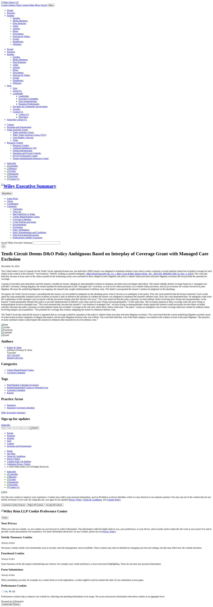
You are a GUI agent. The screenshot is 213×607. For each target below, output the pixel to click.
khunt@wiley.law (15, 358)
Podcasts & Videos (21, 36)
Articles (16, 28)
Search (44, 5)
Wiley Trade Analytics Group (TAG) (29, 135)
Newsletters (18, 34)
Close (4, 518)
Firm (9, 85)
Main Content (22, 5)
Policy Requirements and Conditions (29, 232)
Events (16, 39)
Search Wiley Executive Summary (16, 242)
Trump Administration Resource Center (31, 158)
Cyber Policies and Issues (24, 222)
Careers (10, 124)
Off (13, 591)
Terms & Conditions (16, 456)
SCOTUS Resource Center (25, 156)
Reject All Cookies (35, 505)
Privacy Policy (13, 459)
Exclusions (18, 227)
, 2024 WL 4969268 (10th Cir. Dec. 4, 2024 (139, 273)
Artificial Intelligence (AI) (25, 148)
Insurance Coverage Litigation (21, 408)
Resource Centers (15, 143)
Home (10, 451)
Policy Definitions (21, 230)
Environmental (19, 224)
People (10, 10)
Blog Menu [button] (6, 193)
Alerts (15, 26)
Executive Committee (28, 98)
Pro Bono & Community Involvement (30, 106)
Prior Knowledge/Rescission (26, 235)
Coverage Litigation (22, 219)
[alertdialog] (106, 557)
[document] (106, 557)
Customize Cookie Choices (13, 505)
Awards (16, 109)
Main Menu (34, 5)
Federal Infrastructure (22, 150)
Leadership (18, 93)
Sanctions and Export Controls (27, 153)
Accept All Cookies (54, 505)
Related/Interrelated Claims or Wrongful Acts (27, 387)
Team (15, 140)
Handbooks (18, 41)
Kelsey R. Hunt (14, 347)
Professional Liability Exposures (27, 237)
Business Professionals (29, 104)
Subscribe (11, 119)
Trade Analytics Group (17, 129)
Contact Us (18, 112)
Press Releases (19, 23)
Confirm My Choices (10, 604)
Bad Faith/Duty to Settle (24, 214)
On (6, 591)
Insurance (11, 405)
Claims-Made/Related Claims (26, 217)
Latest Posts (12, 198)
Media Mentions (20, 21)
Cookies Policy (114, 499)
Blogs (15, 31)
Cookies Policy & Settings (19, 461)
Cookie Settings (8, 5)
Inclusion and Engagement (19, 127)
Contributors (12, 204)
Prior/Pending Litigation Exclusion (23, 385)
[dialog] (106, 501)
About (10, 201)
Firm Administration (28, 101)
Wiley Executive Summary (13, 412)
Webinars (17, 44)
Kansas (10, 393)
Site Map (11, 453)
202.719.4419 (13, 355)
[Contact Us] (13, 179)
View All (17, 211)
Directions (23, 117)
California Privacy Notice (18, 464)
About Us (17, 91)
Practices (11, 13)
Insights (10, 15)
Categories (12, 206)
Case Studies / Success (23, 137)
